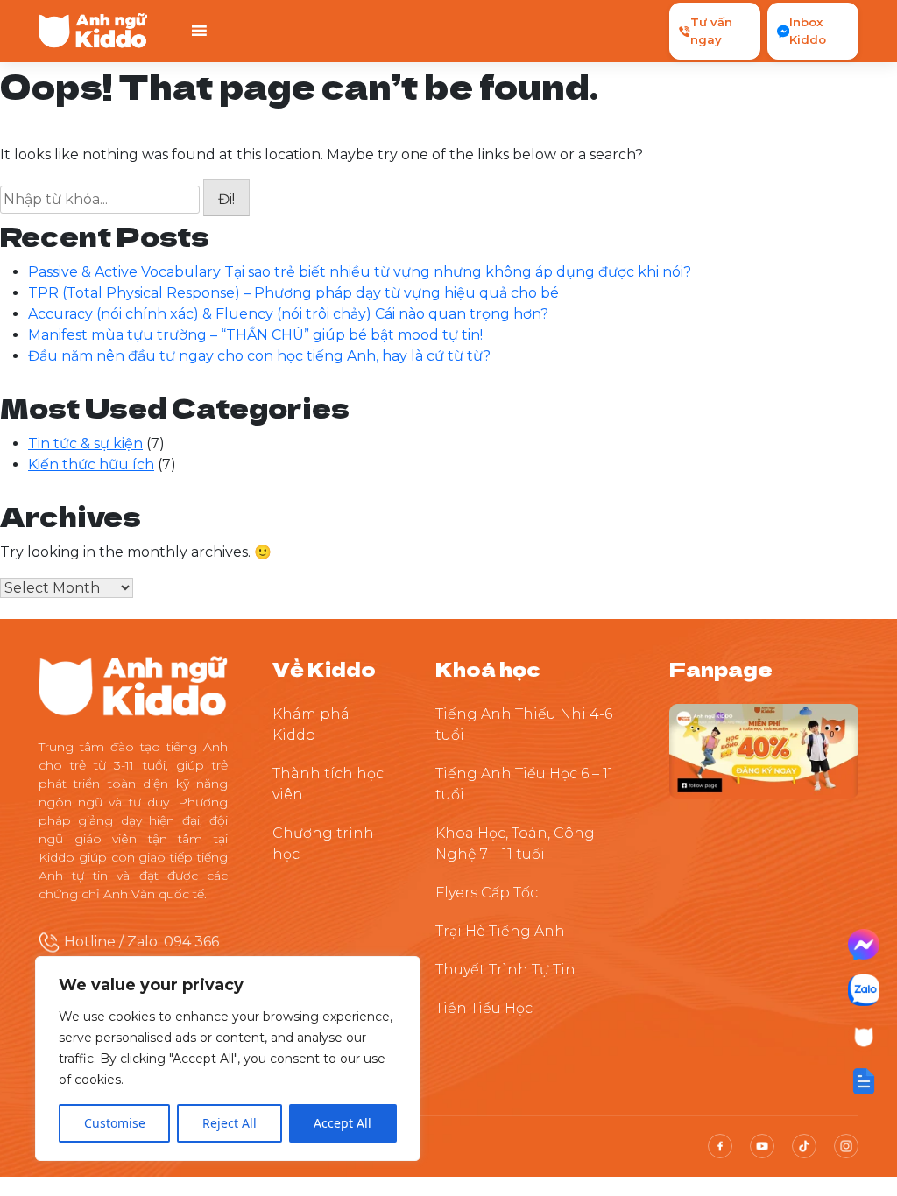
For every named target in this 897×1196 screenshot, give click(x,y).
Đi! (226, 199)
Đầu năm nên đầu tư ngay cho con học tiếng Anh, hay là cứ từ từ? (259, 356)
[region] (227, 1058)
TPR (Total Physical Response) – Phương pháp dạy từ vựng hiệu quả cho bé (293, 293)
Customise (114, 1123)
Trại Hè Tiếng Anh (500, 931)
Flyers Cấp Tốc (486, 892)
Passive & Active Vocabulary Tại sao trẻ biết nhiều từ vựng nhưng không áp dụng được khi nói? (359, 272)
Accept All (342, 1123)
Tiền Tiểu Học (484, 1008)
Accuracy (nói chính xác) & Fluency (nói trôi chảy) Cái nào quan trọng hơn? (288, 314)
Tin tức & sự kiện (85, 443)
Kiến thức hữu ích (91, 464)
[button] (863, 1081)
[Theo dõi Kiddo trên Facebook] (763, 750)
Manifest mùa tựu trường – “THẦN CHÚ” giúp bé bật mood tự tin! (255, 335)
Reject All (229, 1123)
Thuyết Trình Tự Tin (505, 969)
